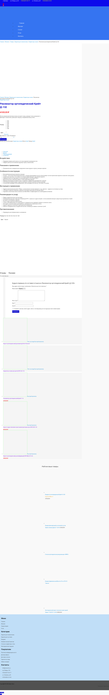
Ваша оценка (15, 288)
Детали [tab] (5, 152)
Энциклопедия (4, 626)
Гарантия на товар (5, 659)
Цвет (2, 132)
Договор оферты (5, 654)
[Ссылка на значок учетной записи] (3, 4)
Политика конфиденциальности (8, 652)
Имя (13, 303)
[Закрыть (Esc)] (3, 692)
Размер (2, 124)
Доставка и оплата (5, 657)
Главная (2, 97)
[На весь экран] (1, 692)
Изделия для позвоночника (16, 97)
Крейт (27, 141)
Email (13, 306)
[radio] (8, 120)
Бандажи (3, 639)
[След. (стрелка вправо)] (1, 694)
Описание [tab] (5, 151)
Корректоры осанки (28, 97)
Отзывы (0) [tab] (5, 155)
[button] (3, 2)
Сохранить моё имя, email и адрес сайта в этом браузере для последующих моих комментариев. (37, 308)
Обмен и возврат (5, 661)
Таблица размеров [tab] (7, 154)
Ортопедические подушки (7, 646)
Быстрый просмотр (39, 341)
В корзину (3, 139)
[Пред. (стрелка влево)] (0, 694)
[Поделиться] (2, 692)
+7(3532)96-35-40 (46, 0)
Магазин (7, 97)
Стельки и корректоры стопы (8, 644)
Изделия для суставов (6, 637)
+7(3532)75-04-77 (25, 0)
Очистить (6, 134)
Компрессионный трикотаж (7, 641)
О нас (2, 628)
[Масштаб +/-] (0, 692)
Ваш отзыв (15, 300)
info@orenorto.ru (6, 668)
